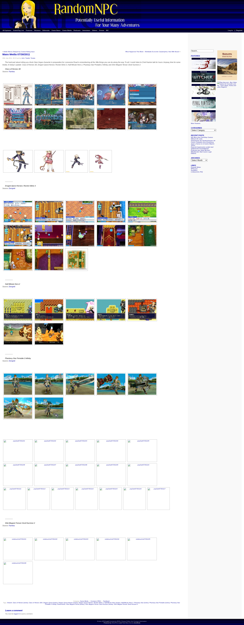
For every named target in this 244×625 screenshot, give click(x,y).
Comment (94, 601)
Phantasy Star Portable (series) (159, 602)
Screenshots (61, 604)
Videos (94, 30)
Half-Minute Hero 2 (127, 602)
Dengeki (12, 188)
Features (29, 30)
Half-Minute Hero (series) (112, 602)
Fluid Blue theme (127, 623)
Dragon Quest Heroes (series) (68, 602)
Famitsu (12, 72)
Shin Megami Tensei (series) (75, 604)
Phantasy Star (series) (141, 602)
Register (239, 30)
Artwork (9, 602)
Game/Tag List (18, 30)
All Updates (7, 30)
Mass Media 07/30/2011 (16, 54)
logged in (17, 614)
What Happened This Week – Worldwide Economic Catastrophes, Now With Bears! (152, 51)
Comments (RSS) (114, 621)
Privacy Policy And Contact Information (134, 621)
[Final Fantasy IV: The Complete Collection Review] (203, 108)
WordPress (115, 623)
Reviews (37, 30)
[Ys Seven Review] (203, 95)
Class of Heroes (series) (20, 602)
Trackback (106, 601)
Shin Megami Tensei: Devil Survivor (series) (99, 604)
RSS (99, 601)
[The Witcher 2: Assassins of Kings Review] (203, 82)
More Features (195, 123)
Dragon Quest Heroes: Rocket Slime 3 (91, 602)
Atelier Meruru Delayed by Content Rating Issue (19, 51)
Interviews (86, 30)
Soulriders (194, 170)
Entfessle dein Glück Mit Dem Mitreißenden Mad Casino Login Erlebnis (201, 152)
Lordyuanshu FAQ (197, 172)
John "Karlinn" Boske (28, 58)
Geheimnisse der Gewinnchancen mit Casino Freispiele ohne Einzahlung (203, 141)
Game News (56, 30)
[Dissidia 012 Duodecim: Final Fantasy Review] (203, 121)
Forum (101, 30)
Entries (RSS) (101, 621)
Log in (230, 30)
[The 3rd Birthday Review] (203, 69)
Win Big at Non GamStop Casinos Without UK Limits (202, 138)
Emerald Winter (196, 167)
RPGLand (194, 169)
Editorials (46, 30)
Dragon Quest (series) (50, 602)
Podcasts (77, 30)
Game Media (67, 30)
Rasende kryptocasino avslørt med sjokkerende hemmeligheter (202, 147)
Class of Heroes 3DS (36, 602)
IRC (107, 30)
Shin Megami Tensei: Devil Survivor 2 (126, 604)
